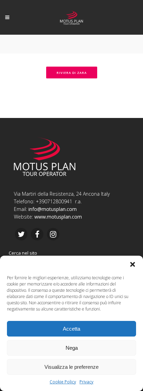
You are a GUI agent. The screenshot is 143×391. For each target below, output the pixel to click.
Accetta (71, 329)
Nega (72, 348)
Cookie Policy (63, 382)
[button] (132, 264)
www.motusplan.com (58, 216)
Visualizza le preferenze (71, 367)
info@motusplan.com (52, 209)
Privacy (86, 382)
